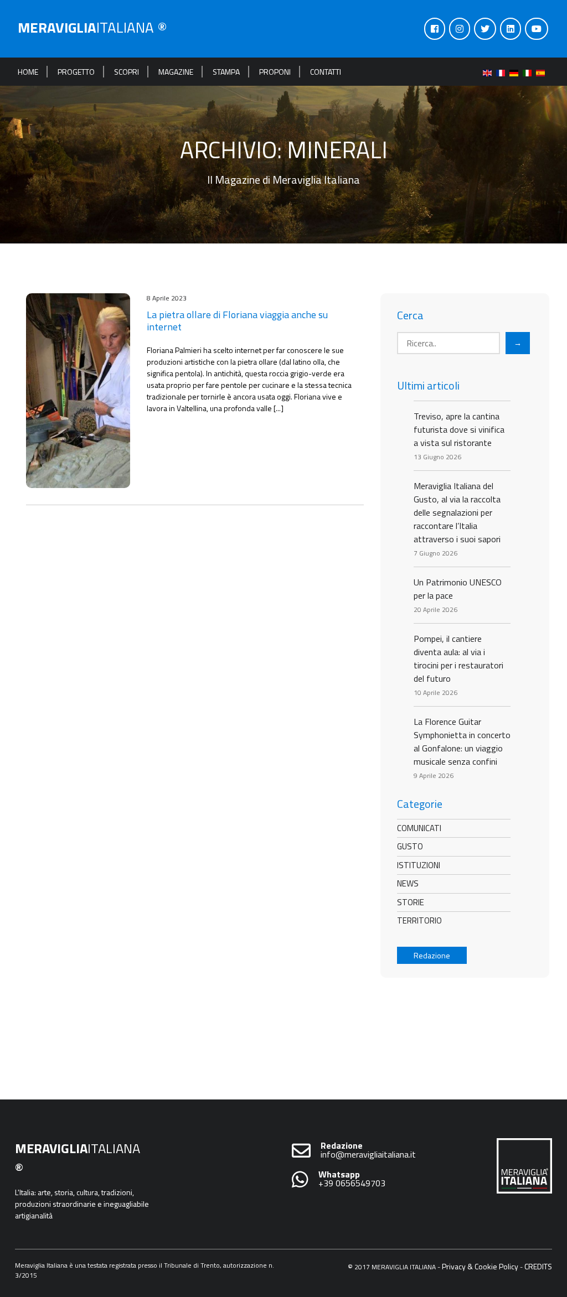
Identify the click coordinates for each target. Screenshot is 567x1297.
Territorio (419, 920)
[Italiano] (529, 71)
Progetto (76, 71)
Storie (410, 902)
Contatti (325, 71)
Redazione (432, 955)
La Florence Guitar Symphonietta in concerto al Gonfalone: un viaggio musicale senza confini (462, 741)
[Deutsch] (516, 71)
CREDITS (538, 1266)
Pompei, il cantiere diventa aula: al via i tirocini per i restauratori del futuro (458, 658)
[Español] (542, 71)
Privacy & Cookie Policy (480, 1266)
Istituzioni (418, 865)
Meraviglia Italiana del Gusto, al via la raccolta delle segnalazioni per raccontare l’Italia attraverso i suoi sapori (457, 512)
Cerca (410, 315)
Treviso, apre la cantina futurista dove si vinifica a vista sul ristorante (459, 429)
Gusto (410, 846)
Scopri (126, 71)
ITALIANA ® (92, 27)
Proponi (275, 71)
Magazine (175, 71)
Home (28, 71)
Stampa (226, 71)
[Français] (502, 71)
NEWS (408, 883)
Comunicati (419, 828)
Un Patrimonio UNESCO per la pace (458, 588)
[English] (489, 71)
